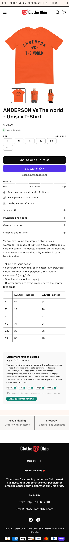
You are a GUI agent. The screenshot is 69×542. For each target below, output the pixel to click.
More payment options (34, 174)
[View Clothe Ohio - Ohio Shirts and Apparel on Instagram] (30, 519)
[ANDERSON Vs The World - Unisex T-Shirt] (18, 95)
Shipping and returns (15, 232)
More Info (32, 461)
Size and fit (10, 210)
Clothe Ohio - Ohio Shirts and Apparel (32, 528)
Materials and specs (15, 217)
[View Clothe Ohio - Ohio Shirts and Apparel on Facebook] (38, 519)
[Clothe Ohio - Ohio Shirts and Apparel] (34, 12)
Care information (13, 225)
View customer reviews (21, 398)
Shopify (34, 532)
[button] (57, 12)
